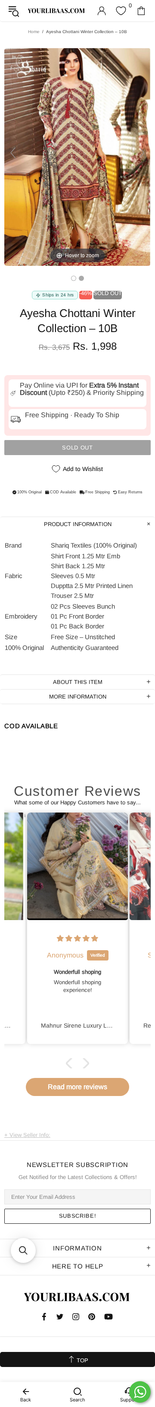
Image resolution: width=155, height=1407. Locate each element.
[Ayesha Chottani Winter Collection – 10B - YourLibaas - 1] (73, 278)
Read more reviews (77, 1086)
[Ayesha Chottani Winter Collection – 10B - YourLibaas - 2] (81, 278)
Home (34, 31)
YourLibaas (57, 10)
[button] (71, 1063)
